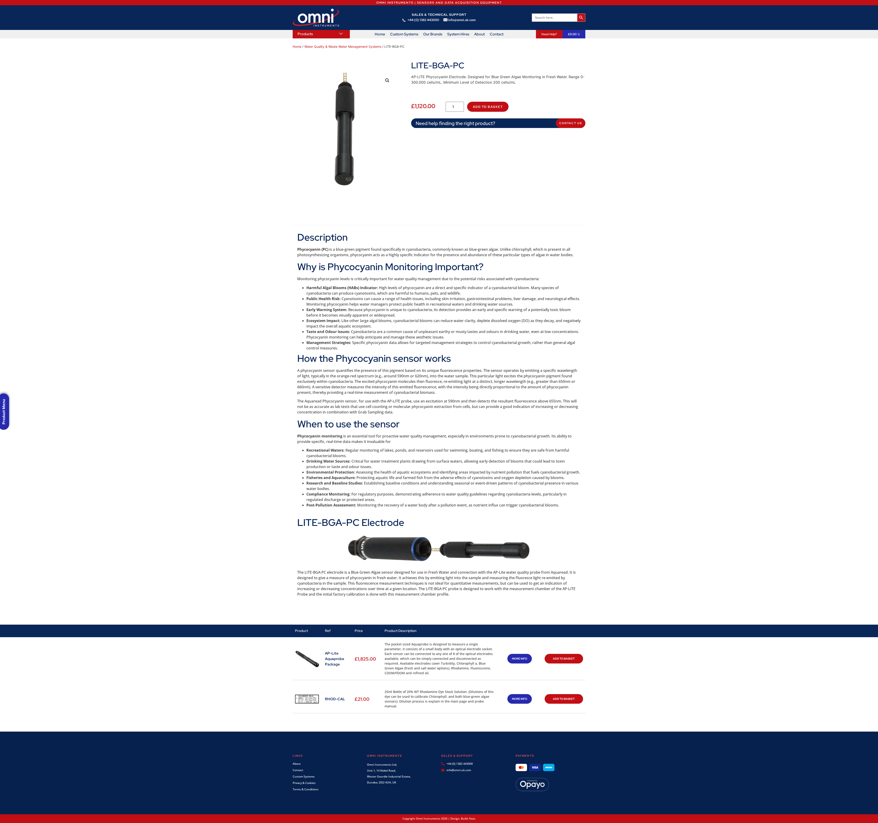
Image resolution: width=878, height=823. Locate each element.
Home (380, 34)
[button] (387, 80)
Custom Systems (404, 34)
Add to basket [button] (564, 659)
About (479, 34)
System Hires (458, 34)
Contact (496, 34)
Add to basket (488, 107)
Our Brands (432, 34)
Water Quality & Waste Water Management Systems (342, 46)
